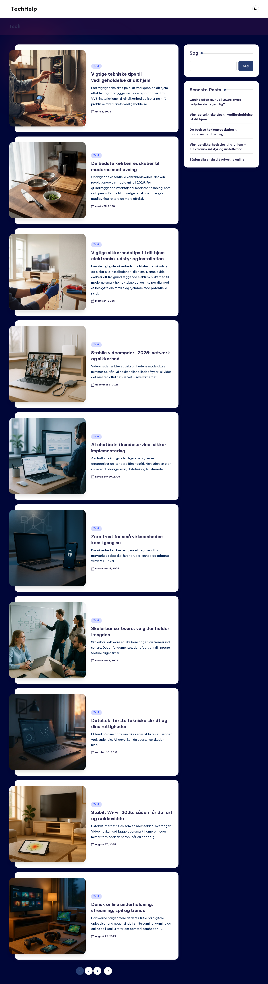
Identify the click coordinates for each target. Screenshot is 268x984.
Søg (194, 53)
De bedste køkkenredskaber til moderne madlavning (214, 132)
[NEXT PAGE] (108, 971)
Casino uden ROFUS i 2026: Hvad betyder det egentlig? (215, 102)
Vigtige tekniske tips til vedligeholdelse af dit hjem (221, 117)
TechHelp (24, 8)
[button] (108, 971)
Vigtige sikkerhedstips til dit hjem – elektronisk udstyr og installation (218, 147)
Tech (96, 66)
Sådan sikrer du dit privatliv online (217, 159)
